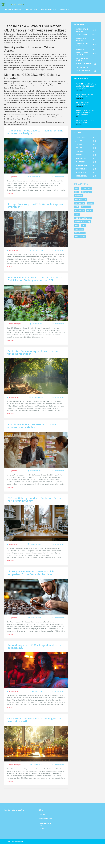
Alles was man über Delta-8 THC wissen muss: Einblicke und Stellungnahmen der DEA (34, 279)
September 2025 (86, 176)
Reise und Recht (86, 67)
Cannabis (78, 196)
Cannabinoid (79, 203)
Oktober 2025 (86, 172)
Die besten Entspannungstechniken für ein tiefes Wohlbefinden (32, 352)
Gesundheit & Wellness (86, 39)
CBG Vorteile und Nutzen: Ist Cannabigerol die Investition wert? (34, 720)
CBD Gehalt (64, 10)
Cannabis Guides (86, 35)
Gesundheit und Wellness (86, 30)
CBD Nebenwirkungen (83, 218)
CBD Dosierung (80, 199)
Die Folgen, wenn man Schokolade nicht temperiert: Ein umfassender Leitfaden (31, 573)
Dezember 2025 (86, 165)
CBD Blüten (79, 229)
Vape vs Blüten (31, 10)
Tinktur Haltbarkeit (13, 10)
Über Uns (42, 814)
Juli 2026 (86, 141)
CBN (76, 225)
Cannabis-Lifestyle (86, 71)
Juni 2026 (86, 144)
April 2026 (86, 151)
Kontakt (42, 828)
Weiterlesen (10, 193)
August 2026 (86, 137)
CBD (76, 188)
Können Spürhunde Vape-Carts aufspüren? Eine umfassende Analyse (35, 132)
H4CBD (89, 211)
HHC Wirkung (79, 233)
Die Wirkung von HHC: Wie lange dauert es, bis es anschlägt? (34, 646)
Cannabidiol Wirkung (82, 222)
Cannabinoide (86, 188)
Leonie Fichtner (14, 397)
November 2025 (86, 169)
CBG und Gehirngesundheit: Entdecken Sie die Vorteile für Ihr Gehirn (34, 499)
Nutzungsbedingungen (44, 819)
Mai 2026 (86, 148)
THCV (83, 225)
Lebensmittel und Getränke (86, 59)
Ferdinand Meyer (15, 250)
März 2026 (86, 155)
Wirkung (90, 203)
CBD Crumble (80, 237)
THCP (77, 214)
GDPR (41, 826)
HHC (76, 192)
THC (76, 207)
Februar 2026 (86, 158)
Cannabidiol (79, 211)
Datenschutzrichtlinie (44, 823)
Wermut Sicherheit (48, 10)
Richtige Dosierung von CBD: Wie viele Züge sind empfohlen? (35, 205)
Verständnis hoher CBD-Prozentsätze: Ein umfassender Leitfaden (31, 426)
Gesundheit (86, 49)
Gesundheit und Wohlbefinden (86, 45)
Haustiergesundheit (86, 64)
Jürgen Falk (13, 177)
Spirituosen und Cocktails (86, 54)
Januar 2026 (86, 162)
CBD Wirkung (86, 192)
